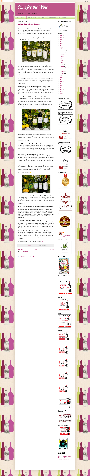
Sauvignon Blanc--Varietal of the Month (29, 24)
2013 (61, 87)
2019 (61, 75)
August (62, 56)
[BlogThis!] (41, 245)
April (62, 64)
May (62, 62)
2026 (61, 35)
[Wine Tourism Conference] (65, 434)
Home (17, 17)
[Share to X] (42, 245)
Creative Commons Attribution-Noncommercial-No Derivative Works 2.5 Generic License (64, 458)
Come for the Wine (33, 7)
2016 (61, 81)
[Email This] (40, 245)
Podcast (64, 17)
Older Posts (51, 249)
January (62, 73)
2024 (61, 39)
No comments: (35, 245)
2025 (61, 37)
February (63, 71)
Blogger (50, 467)
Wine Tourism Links (42, 17)
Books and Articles (32, 17)
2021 (61, 45)
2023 (61, 41)
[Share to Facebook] (44, 245)
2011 (61, 91)
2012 (61, 89)
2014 (61, 85)
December (63, 48)
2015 (61, 83)
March (62, 66)
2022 (61, 43)
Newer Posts (20, 249)
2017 (61, 79)
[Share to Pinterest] (45, 245)
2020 (61, 47)
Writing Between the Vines (54, 17)
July (62, 58)
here (43, 241)
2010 (61, 93)
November (63, 50)
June (62, 60)
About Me (23, 17)
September (63, 54)
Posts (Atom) (25, 251)
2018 (61, 77)
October (63, 52)
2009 (61, 95)
